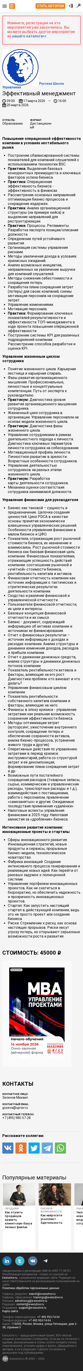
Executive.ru (9, 1277)
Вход (70, 6)
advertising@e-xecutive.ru (31, 1300)
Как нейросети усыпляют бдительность (51, 1219)
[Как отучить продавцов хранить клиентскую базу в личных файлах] (19, 1194)
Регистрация (78, 6)
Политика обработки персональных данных (30, 1288)
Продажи (12, 1208)
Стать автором (50, 6)
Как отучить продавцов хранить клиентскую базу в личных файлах (18, 1220)
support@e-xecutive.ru (32, 1307)
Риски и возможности (51, 1210)
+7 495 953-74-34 (48, 1317)
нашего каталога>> (29, 36)
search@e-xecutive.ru (42, 1294)
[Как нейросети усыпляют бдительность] (54, 1194)
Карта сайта (10, 1311)
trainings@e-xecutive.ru (48, 1297)
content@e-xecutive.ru (30, 1304)
